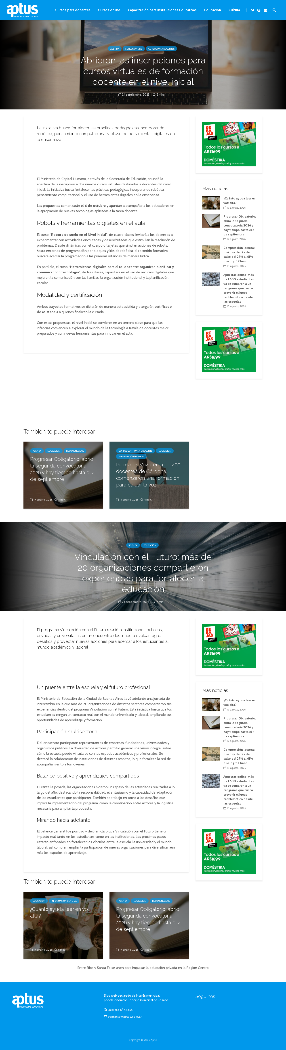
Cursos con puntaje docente (135, 450)
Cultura (234, 10)
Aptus (154, 1040)
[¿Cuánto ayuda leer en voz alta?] (211, 202)
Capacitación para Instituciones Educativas (162, 10)
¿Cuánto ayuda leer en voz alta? (60, 912)
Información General (131, 456)
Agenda (114, 48)
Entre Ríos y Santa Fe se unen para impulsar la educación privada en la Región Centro (143, 968)
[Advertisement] (106, 158)
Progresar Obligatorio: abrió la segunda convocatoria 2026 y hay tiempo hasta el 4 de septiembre (62, 469)
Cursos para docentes (72, 10)
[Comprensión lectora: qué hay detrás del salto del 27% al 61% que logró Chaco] (211, 252)
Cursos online (109, 10)
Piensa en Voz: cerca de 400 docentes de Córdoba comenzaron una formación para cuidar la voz (148, 475)
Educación (212, 10)
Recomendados (75, 450)
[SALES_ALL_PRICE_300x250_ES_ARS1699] (229, 144)
